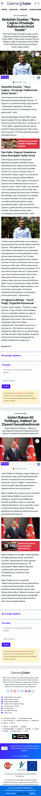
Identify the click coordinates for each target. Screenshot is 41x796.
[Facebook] (8, 691)
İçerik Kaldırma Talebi (25, 718)
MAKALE (19, 729)
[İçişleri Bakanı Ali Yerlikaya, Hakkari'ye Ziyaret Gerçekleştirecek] (20, 449)
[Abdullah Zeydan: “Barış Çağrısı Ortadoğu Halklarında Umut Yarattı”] (20, 63)
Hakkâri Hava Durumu (11, 699)
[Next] (29, 691)
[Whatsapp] (33, 691)
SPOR (26, 731)
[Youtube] (26, 691)
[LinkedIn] (22, 691)
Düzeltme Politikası (9, 718)
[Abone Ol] (38, 77)
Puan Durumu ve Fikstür (11, 706)
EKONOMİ (13, 10)
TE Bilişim (25, 756)
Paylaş (6, 77)
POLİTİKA (28, 729)
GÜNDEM (23, 10)
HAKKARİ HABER (8, 729)
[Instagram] (18, 691)
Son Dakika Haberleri (11, 710)
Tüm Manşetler (9, 708)
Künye (13, 723)
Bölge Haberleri (20, 16)
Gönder (6, 386)
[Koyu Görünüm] (36, 3)
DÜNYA (4, 10)
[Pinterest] (15, 691)
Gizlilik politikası (23, 793)
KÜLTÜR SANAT (16, 731)
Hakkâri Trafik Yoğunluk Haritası (14, 704)
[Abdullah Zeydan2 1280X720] (20, 227)
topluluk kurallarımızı (19, 393)
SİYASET (6, 731)
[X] (11, 691)
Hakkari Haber (21, 413)
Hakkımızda (35, 720)
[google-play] (20, 737)
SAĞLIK (36, 729)
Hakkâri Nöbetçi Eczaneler (12, 697)
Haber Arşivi (8, 713)
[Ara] (39, 3)
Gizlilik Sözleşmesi (22, 720)
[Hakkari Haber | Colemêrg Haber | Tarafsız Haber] (19, 3)
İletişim (5, 723)
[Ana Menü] (2, 3)
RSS (5, 748)
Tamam (32, 793)
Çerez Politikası (8, 720)
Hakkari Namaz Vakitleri (11, 701)
